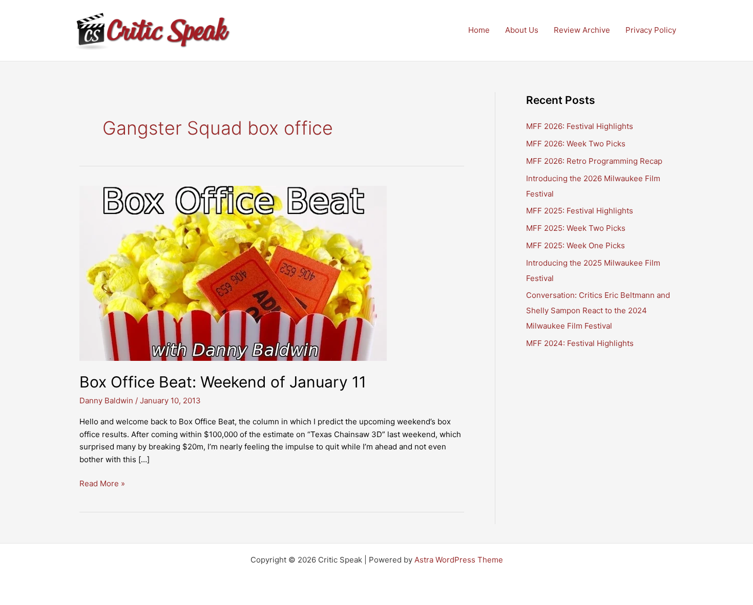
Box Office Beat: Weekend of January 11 (222, 382)
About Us (521, 30)
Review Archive (582, 30)
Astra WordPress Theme (458, 560)
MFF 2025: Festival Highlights (579, 210)
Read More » (102, 484)
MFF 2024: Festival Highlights (580, 343)
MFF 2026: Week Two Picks (575, 143)
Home (479, 30)
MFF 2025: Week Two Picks (575, 228)
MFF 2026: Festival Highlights (579, 126)
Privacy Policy (650, 30)
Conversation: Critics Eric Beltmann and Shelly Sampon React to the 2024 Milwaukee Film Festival (598, 310)
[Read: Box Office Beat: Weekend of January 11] (233, 272)
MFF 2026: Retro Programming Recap (594, 161)
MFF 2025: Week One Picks (575, 245)
